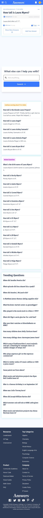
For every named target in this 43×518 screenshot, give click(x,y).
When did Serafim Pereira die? (14, 280)
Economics (25, 461)
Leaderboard (7, 435)
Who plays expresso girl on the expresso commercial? (18, 355)
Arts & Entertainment (9, 9)
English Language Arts (29, 450)
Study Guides (7, 480)
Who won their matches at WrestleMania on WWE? (19, 324)
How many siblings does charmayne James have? (21, 337)
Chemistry (25, 439)
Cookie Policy (26, 487)
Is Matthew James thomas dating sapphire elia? (20, 299)
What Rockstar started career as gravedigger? (20, 305)
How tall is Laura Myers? (16, 12)
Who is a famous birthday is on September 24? (20, 384)
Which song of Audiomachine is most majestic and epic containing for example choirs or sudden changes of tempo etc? (20, 346)
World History (26, 446)
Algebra (24, 435)
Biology (24, 443)
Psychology (26, 454)
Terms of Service (27, 476)
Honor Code (7, 472)
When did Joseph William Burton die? (17, 397)
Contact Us (26, 472)
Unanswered (7, 443)
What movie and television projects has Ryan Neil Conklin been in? (20, 377)
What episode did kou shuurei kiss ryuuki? (19, 286)
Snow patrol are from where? (14, 370)
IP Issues (25, 491)
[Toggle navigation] (3, 2)
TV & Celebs (19, 9)
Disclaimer (25, 484)
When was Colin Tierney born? (14, 390)
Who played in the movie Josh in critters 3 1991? (21, 311)
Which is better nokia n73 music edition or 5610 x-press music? (20, 363)
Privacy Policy (26, 480)
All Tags (5, 439)
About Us (25, 469)
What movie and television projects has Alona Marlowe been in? (20, 412)
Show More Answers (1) (12, 31)
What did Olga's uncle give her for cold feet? (19, 317)
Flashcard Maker (8, 476)
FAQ (4, 487)
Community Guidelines (10, 469)
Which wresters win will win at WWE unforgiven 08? (20, 404)
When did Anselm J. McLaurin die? (15, 293)
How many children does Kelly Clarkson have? (20, 331)
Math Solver (7, 484)
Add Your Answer (31, 31)
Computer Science (28, 458)
